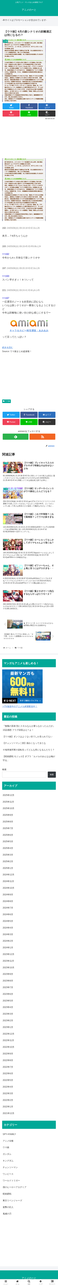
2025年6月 (8, 835)
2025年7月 (8, 828)
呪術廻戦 (7, 1194)
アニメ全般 (8, 1141)
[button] (52, 640)
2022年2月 (8, 1100)
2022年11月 (8, 1040)
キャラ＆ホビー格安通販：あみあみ (29, 330)
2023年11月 (8, 961)
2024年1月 (8, 947)
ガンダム (7, 1154)
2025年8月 (8, 821)
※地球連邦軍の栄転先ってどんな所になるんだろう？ (28, 750)
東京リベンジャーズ (12, 1200)
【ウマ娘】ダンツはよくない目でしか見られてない (27, 736)
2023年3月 (8, 1014)
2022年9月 (8, 1053)
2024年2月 (8, 941)
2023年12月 (8, 954)
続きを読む (7, 347)
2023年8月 (8, 981)
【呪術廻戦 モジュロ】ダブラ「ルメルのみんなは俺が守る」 (29, 758)
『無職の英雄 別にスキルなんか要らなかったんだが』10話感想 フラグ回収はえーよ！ (29, 728)
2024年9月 (8, 894)
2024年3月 (8, 934)
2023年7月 (8, 987)
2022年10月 (8, 1047)
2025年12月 (8, 795)
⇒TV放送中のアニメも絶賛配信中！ (19, 706)
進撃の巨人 (8, 1207)
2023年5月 (8, 1001)
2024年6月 (8, 914)
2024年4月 (8, 928)
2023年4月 (8, 1007)
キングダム (8, 1161)
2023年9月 (8, 974)
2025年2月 (8, 861)
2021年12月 (8, 1113)
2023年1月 (8, 1027)
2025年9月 (8, 815)
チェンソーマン (10, 1167)
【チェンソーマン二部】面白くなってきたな (24, 743)
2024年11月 (8, 881)
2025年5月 (8, 841)
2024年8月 (8, 901)
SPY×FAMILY (9, 1134)
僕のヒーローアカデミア (14, 1187)
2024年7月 (8, 908)
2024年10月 (8, 888)
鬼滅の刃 (7, 1214)
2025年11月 (8, 802)
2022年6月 (8, 1073)
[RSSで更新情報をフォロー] (42, 437)
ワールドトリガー (11, 1180)
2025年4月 (8, 848)
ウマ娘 (7, 401)
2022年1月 (8, 1106)
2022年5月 (8, 1080)
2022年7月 (8, 1067)
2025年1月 (8, 868)
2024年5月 (8, 921)
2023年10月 (8, 967)
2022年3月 (8, 1093)
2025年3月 (8, 855)
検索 (4, 769)
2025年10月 (8, 808)
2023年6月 (8, 994)
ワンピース (8, 1174)
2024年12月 (8, 874)
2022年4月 (8, 1087)
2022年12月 (8, 1034)
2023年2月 (8, 1020)
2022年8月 (8, 1060)
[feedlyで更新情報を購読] (15, 437)
